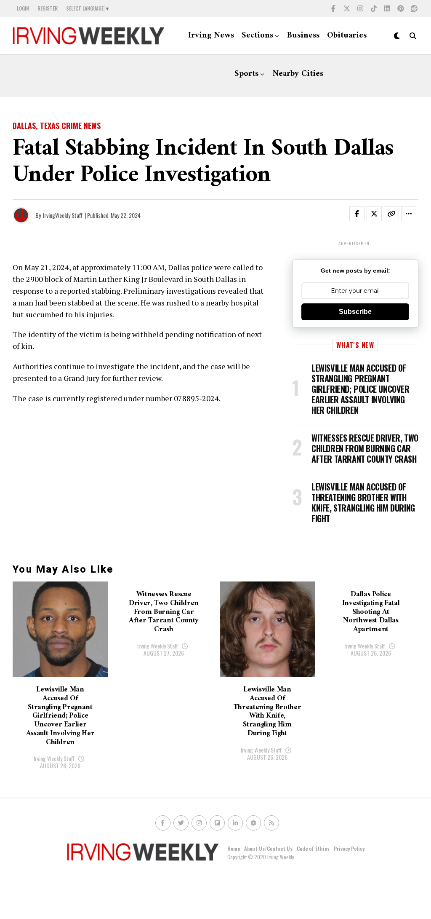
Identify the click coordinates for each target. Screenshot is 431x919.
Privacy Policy (349, 848)
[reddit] (414, 8)
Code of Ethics (313, 848)
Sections (257, 35)
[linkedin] (387, 8)
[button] (362, 215)
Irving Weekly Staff (54, 758)
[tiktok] (374, 8)
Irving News (211, 35)
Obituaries (347, 35)
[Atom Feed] (253, 823)
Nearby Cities (297, 74)
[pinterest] (400, 8)
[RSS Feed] (271, 823)
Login (23, 8)
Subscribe (355, 311)
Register (47, 8)
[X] (347, 8)
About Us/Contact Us (268, 848)
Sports (246, 74)
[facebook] (333, 8)
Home (233, 848)
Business (303, 35)
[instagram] (360, 8)
